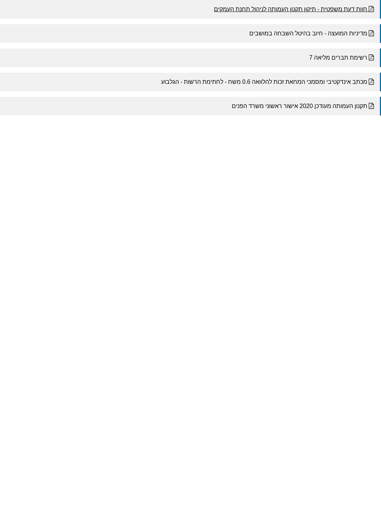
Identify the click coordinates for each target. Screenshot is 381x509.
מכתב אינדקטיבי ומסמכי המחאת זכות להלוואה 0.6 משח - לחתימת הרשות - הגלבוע (265, 82)
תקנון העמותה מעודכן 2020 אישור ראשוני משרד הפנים (300, 106)
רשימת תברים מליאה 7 (339, 57)
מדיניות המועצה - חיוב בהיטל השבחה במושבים (309, 33)
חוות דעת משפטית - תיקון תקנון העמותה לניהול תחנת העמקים (291, 9)
